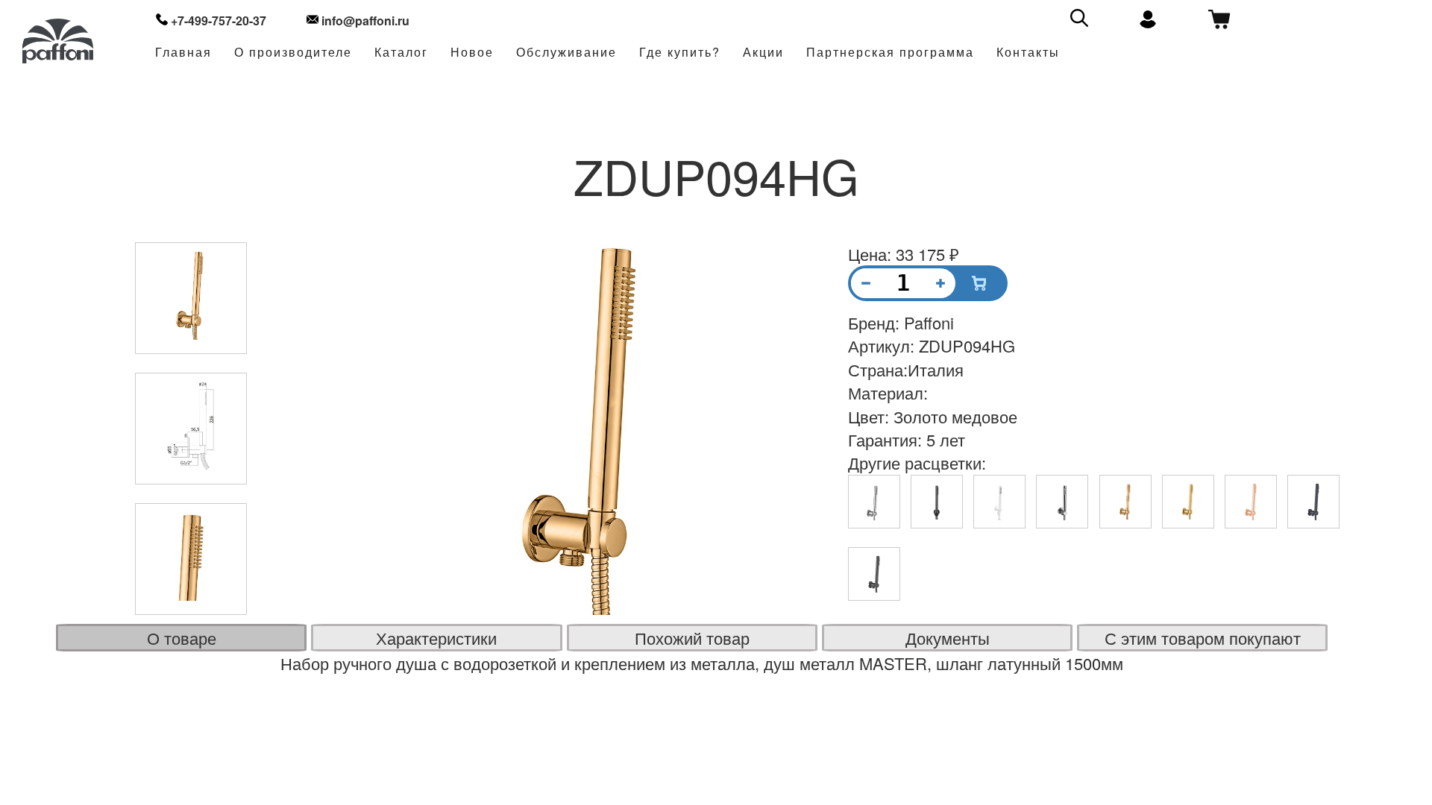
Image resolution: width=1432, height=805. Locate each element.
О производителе (293, 52)
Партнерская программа (890, 52)
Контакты (1028, 52)
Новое (472, 52)
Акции (763, 52)
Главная (183, 52)
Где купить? (679, 52)
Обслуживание (566, 52)
